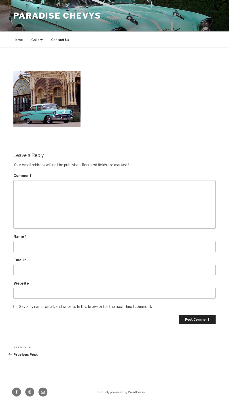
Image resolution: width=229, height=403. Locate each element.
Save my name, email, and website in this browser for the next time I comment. (85, 306)
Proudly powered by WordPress (121, 392)
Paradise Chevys (57, 16)
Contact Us (60, 40)
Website (21, 283)
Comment (22, 176)
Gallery (37, 40)
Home (18, 40)
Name (19, 236)
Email (19, 260)
